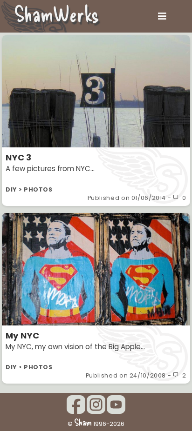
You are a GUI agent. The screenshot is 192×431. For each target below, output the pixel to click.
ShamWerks (56, 13)
